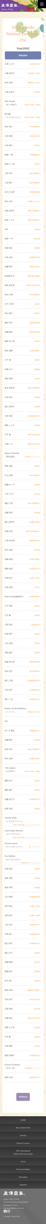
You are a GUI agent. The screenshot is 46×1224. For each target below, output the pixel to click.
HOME (23, 1120)
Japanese (23, 1185)
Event (23, 1162)
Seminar (23, 1135)
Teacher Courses (23, 1143)
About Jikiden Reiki (23, 1128)
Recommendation (23, 1169)
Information (23, 1177)
